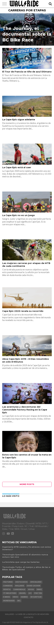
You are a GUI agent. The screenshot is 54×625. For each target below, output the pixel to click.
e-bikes (6, 597)
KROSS (31, 589)
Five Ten (38, 593)
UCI (29, 593)
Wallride (19, 586)
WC (18, 601)
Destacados (21, 582)
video (15, 597)
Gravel (22, 593)
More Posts (27, 484)
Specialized (35, 582)
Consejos (7, 586)
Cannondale (19, 589)
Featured (8, 582)
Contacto (28, 617)
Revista (6, 589)
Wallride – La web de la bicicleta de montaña (27, 614)
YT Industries (9, 593)
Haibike (24, 597)
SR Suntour (36, 597)
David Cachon (33, 586)
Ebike (39, 589)
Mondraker (9, 601)
